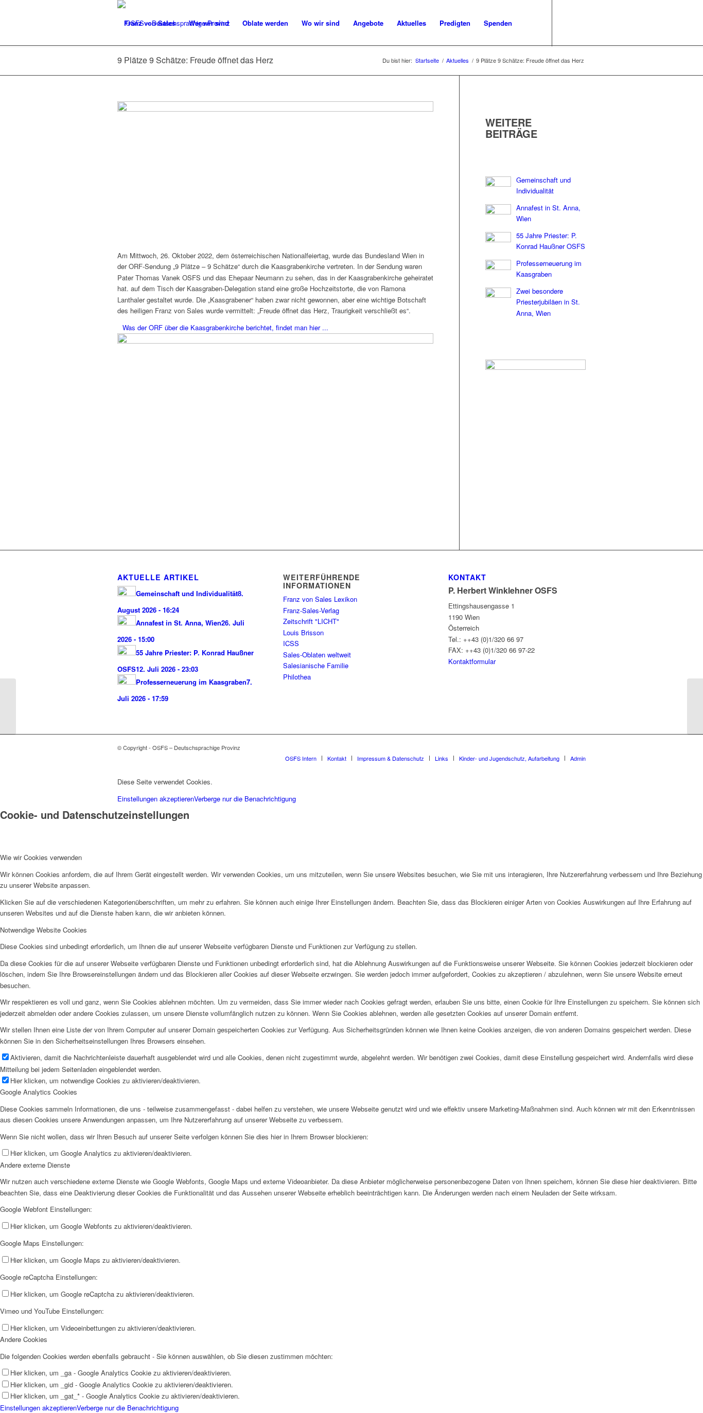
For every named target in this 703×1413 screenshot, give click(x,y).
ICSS (291, 643)
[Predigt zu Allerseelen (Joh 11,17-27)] (695, 706)
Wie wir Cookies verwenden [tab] (41, 857)
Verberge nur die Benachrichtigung (245, 798)
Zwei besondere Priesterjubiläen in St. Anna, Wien (548, 302)
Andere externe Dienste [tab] (35, 1165)
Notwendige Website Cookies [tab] (43, 930)
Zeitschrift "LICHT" (311, 621)
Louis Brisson (303, 632)
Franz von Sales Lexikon (320, 599)
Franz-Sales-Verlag (311, 610)
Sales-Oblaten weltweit (317, 654)
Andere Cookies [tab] (23, 1339)
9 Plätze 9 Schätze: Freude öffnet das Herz (195, 60)
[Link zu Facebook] (120, 69)
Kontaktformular (472, 661)
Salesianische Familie (315, 665)
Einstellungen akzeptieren (155, 798)
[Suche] (529, 23)
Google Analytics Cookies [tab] (38, 1092)
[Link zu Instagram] (136, 69)
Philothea (297, 677)
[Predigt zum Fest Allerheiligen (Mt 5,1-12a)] (8, 706)
